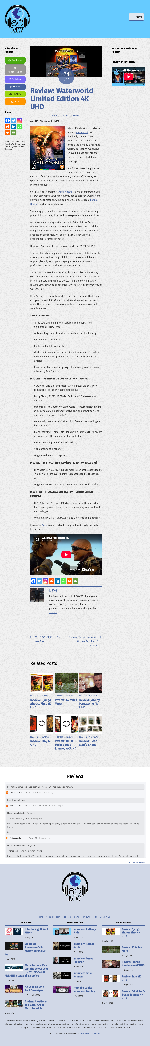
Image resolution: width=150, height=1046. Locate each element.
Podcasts (67, 917)
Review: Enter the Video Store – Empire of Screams (83, 641)
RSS (17, 101)
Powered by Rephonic (136, 863)
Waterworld (82, 132)
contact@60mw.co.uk (90, 1033)
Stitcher (16, 79)
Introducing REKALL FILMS (36, 931)
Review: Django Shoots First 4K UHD (40, 703)
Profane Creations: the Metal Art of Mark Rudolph (36, 1005)
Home (40, 917)
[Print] (69, 581)
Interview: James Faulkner (83, 960)
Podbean (17, 60)
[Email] (75, 581)
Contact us (105, 917)
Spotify (17, 94)
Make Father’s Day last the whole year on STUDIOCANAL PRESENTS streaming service (26, 970)
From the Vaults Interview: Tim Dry (84, 989)
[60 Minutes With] (17, 32)
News (76, 917)
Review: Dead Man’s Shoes (88, 743)
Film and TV (66, 115)
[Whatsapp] (63, 581)
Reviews (76, 115)
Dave (54, 115)
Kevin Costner (66, 191)
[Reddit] (51, 581)
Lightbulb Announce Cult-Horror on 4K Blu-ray (25, 949)
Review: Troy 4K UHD (131, 978)
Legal (94, 917)
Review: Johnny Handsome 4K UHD (89, 703)
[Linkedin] (57, 581)
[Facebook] (33, 581)
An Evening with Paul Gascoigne (34, 988)
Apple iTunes (15, 72)
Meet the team (53, 917)
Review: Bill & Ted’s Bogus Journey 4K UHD (65, 744)
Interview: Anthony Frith (84, 931)
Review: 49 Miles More (132, 949)
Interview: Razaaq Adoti (84, 945)
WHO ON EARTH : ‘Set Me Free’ (48, 639)
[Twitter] (39, 581)
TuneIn (17, 86)
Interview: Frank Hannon (82, 975)
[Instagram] (45, 581)
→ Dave (53, 612)
